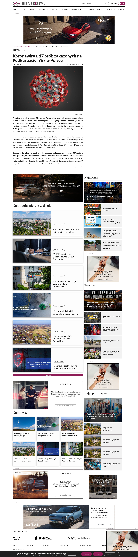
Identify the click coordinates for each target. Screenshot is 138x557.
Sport (53, 9)
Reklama (30, 546)
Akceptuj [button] (86, 554)
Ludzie (90, 9)
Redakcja (46, 546)
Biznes (23, 9)
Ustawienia (109, 554)
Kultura (63, 9)
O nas (15, 546)
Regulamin (106, 546)
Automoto (108, 9)
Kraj (15, 9)
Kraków (120, 9)
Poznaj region (77, 9)
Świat (32, 9)
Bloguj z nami (64, 546)
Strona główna (16, 46)
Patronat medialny (85, 546)
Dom (98, 9)
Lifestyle (43, 9)
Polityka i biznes (30, 46)
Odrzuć (98, 554)
